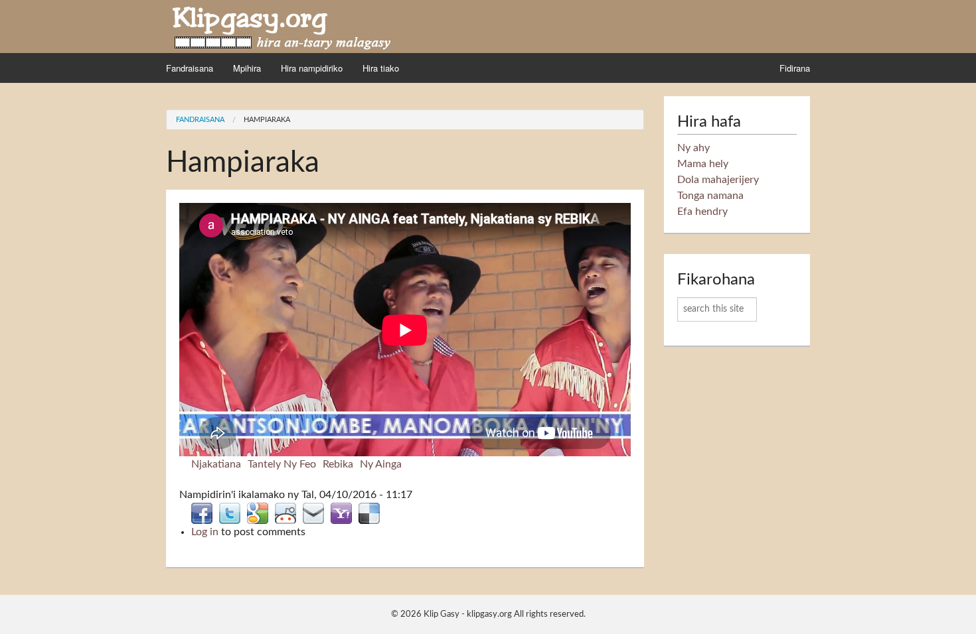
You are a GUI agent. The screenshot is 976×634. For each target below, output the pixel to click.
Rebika (338, 464)
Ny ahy (693, 148)
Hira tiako (381, 68)
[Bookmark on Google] (257, 512)
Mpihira (247, 68)
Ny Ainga (381, 464)
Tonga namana (710, 195)
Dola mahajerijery (718, 179)
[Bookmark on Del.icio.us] (369, 512)
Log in (204, 532)
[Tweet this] (229, 512)
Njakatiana (216, 464)
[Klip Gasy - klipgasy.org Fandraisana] (282, 26)
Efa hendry (702, 211)
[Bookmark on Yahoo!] (341, 512)
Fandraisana (189, 68)
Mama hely (702, 163)
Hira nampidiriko (312, 68)
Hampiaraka (267, 119)
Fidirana (794, 68)
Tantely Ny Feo (282, 464)
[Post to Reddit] (285, 512)
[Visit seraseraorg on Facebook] (201, 512)
